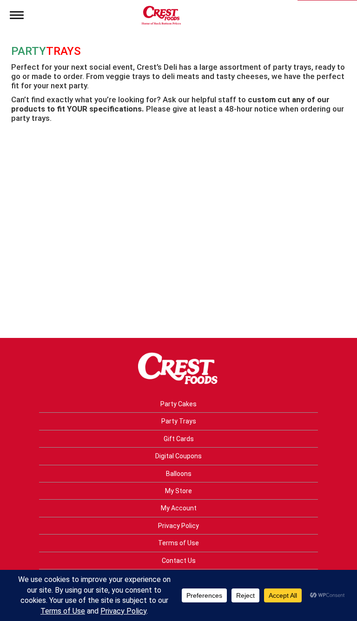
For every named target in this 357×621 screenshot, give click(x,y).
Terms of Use (178, 543)
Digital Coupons (178, 456)
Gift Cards (179, 439)
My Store (178, 491)
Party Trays (178, 421)
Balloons (179, 473)
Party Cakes (178, 404)
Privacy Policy (178, 525)
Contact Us (179, 560)
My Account (179, 508)
